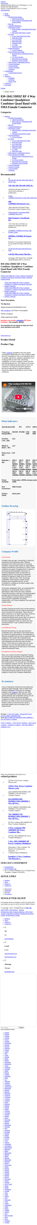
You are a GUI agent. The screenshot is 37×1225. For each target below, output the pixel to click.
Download (8, 85)
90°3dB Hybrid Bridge (15, 17)
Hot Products (14, 910)
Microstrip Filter (17, 41)
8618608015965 (9, 972)
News (6, 74)
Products (7, 15)
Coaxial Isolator (13, 66)
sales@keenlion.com (11, 953)
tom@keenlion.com (10, 869)
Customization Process (15, 73)
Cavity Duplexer (17, 50)
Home (6, 13)
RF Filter (11, 34)
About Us (7, 76)
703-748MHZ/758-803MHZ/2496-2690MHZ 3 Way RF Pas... (19, 816)
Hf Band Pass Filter (6, 912)
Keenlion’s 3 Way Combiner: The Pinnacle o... (19, 857)
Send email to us (6, 335)
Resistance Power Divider (20, 60)
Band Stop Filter (17, 38)
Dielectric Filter (16, 43)
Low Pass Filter (17, 40)
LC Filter (15, 45)
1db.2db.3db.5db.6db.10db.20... (21, 186)
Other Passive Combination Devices (19, 62)
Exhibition (11, 78)
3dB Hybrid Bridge (18, 19)
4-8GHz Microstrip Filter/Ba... (20, 254)
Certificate (11, 80)
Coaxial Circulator (13, 67)
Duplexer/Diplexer (14, 48)
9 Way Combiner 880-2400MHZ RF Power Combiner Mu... (17, 830)
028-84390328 (5, 10)
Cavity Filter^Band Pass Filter (21, 36)
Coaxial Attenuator (14, 64)
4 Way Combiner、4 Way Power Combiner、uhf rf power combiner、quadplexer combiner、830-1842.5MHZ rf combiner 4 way (18, 725)
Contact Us (8, 83)
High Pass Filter (17, 47)
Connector (11, 69)
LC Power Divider (17, 57)
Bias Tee (11, 24)
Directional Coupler (14, 27)
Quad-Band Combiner (13, 913)
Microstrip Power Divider (20, 59)
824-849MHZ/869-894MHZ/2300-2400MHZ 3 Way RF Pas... (19, 801)
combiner (9, 353)
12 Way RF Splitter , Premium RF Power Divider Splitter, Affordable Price (16, 715)
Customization (9, 71)
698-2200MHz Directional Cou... (19, 203)
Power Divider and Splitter (16, 52)
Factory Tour (12, 81)
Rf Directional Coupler (13, 915)
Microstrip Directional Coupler (21, 33)
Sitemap (21, 910)
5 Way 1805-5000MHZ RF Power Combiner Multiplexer (19, 842)
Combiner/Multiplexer (15, 26)
